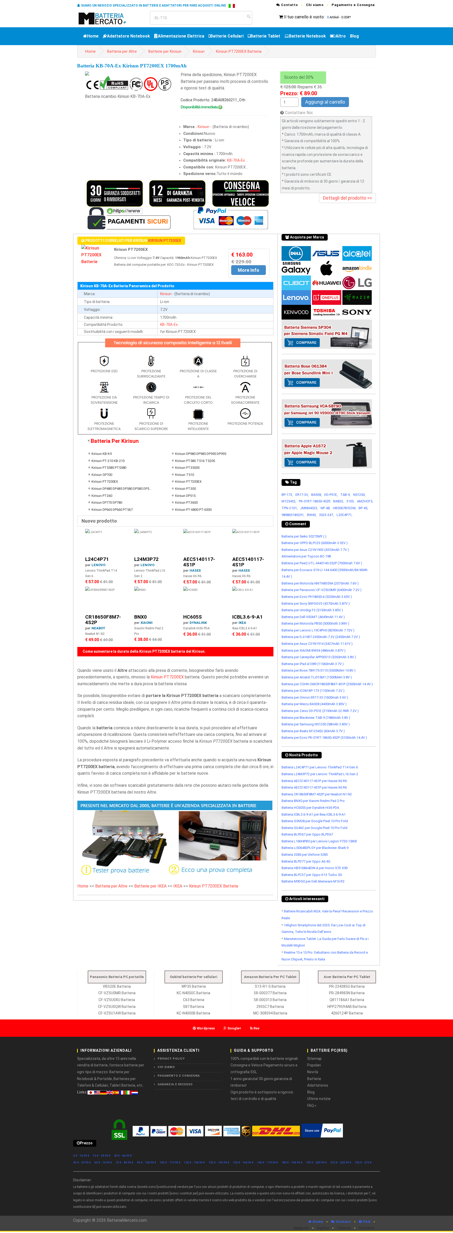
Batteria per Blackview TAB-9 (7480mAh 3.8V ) (316, 718)
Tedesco (344, 1228)
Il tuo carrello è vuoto (304, 16)
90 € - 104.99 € (146, 1162)
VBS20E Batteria (117, 986)
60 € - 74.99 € (103, 1162)
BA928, (316, 495)
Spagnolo (301, 1228)
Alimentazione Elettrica (181, 36)
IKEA (242, 623)
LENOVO (98, 565)
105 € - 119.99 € (170, 1162)
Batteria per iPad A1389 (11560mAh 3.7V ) (313, 664)
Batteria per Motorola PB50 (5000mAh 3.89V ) (315, 623)
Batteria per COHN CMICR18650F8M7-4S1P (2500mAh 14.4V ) (327, 684)
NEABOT (98, 628)
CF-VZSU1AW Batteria (117, 1013)
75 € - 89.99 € (124, 1162)
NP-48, (325, 508)
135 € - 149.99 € (218, 1162)
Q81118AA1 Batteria (347, 1000)
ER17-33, (302, 495)
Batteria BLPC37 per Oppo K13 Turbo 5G (312, 875)
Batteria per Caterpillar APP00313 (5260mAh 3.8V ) (319, 657)
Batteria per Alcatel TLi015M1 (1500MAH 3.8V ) (317, 677)
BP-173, (287, 495)
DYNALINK (198, 623)
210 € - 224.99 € (340, 1162)
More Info (248, 270)
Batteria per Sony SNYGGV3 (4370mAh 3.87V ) (316, 603)
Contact (343, 1222)
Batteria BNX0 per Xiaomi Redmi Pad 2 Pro (313, 801)
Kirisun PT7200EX (164, 240)
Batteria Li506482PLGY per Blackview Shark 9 (315, 848)
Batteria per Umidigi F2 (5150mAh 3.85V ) (312, 610)
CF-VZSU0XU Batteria (117, 1000)
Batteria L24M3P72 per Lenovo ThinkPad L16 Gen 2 (320, 774)
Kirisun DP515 (185, 496)
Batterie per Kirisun (164, 51)
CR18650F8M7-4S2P (103, 619)
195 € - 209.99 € (316, 1162)
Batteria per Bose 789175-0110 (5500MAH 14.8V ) (318, 670)
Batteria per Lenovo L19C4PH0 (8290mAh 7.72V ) (318, 630)
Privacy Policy (171, 1058)
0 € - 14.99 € (81, 1155)
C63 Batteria (193, 1000)
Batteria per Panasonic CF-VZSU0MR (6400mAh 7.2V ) (322, 590)
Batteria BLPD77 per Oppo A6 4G (306, 861)
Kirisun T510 (184, 475)
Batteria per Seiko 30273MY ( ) (304, 536)
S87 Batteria (193, 1007)
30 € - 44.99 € (123, 1155)
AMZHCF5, (365, 501)
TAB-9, (345, 495)
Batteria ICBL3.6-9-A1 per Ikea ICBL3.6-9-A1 (314, 814)
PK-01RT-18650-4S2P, (315, 501)
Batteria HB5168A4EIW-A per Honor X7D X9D (315, 868)
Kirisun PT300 (185, 489)
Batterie (314, 1079)
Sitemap (314, 1058)
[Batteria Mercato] (108, 17)
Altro (341, 36)
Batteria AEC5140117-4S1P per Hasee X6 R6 (314, 781)
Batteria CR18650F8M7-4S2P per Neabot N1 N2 (317, 794)
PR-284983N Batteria (347, 993)
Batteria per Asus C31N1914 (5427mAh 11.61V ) (317, 644)
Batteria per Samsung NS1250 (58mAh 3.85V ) (316, 724)
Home (93, 36)
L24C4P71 (97, 559)
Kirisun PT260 (101, 496)
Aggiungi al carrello (325, 102)
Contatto (289, 5)
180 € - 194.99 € (292, 1162)
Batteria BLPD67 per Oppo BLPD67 (307, 834)
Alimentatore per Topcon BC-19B (306, 556)
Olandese (367, 1228)
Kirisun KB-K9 (101, 454)
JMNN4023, (309, 508)
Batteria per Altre (122, 51)
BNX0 (140, 617)
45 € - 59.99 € (82, 1162)
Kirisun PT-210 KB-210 (108, 461)
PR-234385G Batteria (347, 986)
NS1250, (359, 495)
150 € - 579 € (363, 1162)
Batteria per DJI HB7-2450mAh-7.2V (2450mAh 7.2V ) (321, 637)
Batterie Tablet (265, 36)
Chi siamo (315, 5)
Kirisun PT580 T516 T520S (195, 461)
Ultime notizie (319, 1099)
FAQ (366, 1222)
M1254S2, (289, 501)
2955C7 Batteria (270, 1007)
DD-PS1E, (331, 495)
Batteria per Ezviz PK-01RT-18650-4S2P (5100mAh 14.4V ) (324, 738)
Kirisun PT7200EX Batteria (238, 51)
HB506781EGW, (344, 508)
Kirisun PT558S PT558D (109, 468)
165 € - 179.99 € (267, 1162)
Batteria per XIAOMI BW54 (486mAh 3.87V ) (314, 650)
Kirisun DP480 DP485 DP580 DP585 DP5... (121, 489)
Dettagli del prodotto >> (347, 198)
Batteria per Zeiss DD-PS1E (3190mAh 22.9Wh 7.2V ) (320, 711)
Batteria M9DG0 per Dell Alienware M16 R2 (313, 881)
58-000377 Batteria (270, 993)
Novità (312, 1072)
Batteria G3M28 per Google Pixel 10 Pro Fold (315, 821)
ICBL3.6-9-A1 (247, 617)
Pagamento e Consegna (353, 5)
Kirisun (198, 51)
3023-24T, (326, 515)
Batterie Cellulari (227, 36)
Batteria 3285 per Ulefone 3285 (305, 855)
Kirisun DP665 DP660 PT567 (112, 510)
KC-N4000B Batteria (193, 1013)
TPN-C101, (290, 508)
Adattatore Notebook (128, 36)
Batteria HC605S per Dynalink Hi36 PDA (310, 808)
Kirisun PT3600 (186, 502)
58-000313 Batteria (270, 1000)
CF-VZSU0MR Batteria (117, 993)
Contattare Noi (298, 112)
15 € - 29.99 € (102, 1155)
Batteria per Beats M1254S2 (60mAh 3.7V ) (313, 731)
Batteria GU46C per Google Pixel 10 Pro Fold (314, 828)
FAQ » (311, 1105)
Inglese (323, 1228)
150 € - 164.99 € (243, 1162)
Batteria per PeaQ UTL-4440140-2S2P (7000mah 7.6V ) (322, 563)
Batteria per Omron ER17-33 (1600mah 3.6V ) (315, 697)
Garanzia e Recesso (175, 1084)
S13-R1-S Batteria (270, 986)
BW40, (311, 515)
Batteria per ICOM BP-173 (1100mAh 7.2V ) (313, 691)
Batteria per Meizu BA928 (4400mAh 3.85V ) (314, 704)
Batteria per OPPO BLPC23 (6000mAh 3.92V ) (315, 543)
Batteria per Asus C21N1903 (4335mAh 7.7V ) (315, 550)
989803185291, (293, 515)
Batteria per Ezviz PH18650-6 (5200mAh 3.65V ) (317, 597)
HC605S (192, 617)
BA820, (338, 501)
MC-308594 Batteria (270, 1013)
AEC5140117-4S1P (199, 562)
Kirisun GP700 (101, 475)
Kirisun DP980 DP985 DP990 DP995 (200, 454)
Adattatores (317, 1085)
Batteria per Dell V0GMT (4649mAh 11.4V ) (313, 617)
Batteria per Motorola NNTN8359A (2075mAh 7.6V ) (320, 583)
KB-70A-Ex (236, 160)
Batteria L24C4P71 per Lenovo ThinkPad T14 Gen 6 (320, 767)
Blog (354, 36)
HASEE (195, 570)
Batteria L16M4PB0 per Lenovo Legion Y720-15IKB (319, 841)
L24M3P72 (146, 559)
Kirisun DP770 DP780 (106, 502)
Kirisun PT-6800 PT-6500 (193, 510)
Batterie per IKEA (150, 886)
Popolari (314, 1065)
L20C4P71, (344, 515)
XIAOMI (147, 623)
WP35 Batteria (193, 986)
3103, (350, 501)
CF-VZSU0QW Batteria (117, 1007)
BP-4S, (363, 508)
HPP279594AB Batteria (346, 1007)
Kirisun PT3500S (187, 468)
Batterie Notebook (307, 36)
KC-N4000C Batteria (193, 993)
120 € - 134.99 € (194, 1162)
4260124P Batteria (347, 1013)
